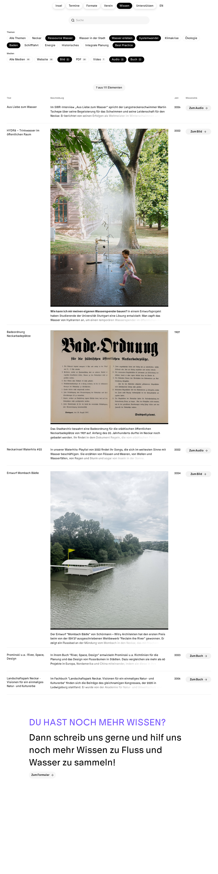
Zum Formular (40, 775)
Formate (91, 5)
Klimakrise (172, 38)
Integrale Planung (97, 45)
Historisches (70, 45)
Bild (64, 59)
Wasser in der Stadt (92, 38)
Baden (13, 45)
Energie (50, 45)
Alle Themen (17, 38)
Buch (135, 59)
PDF (80, 59)
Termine (74, 5)
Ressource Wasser (60, 38)
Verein (108, 5)
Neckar (36, 38)
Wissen (124, 5)
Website (44, 59)
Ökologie (191, 38)
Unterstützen (144, 5)
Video (98, 59)
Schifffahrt (31, 45)
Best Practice (124, 45)
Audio (117, 59)
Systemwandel (148, 38)
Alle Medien (19, 59)
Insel (59, 5)
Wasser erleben (122, 38)
